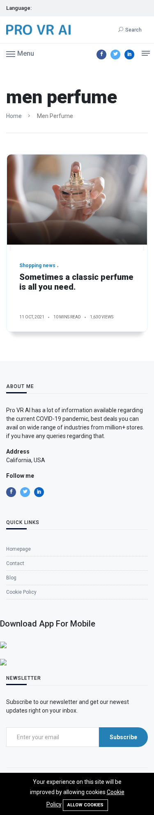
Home (14, 116)
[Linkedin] (129, 54)
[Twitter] (115, 54)
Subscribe (123, 737)
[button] (20, 53)
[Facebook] (101, 54)
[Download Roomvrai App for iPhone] (3, 644)
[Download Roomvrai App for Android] (3, 661)
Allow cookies (85, 805)
